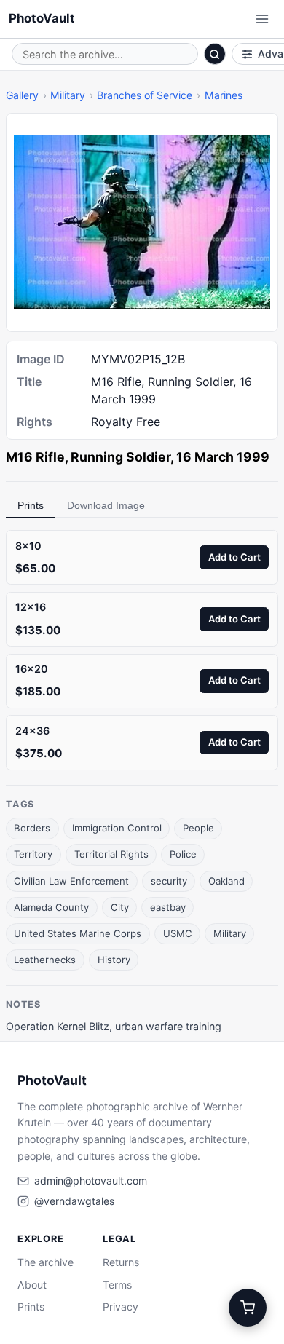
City (120, 907)
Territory (33, 854)
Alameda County (51, 907)
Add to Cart (234, 557)
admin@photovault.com (90, 1180)
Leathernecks (45, 959)
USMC (177, 933)
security (169, 881)
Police (183, 854)
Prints (30, 505)
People (198, 828)
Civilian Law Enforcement (71, 881)
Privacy (120, 1306)
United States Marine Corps (77, 933)
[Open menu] (262, 19)
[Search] (215, 54)
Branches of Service (144, 95)
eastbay (168, 907)
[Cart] (248, 1308)
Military (67, 95)
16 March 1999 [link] (222, 457)
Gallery (22, 95)
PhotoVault (42, 18)
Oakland (226, 881)
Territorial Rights (111, 854)
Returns (121, 1262)
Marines (223, 95)
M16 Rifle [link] (35, 457)
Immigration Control (117, 828)
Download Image (106, 505)
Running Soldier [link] (120, 457)
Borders (32, 828)
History (114, 959)
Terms (117, 1284)
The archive (45, 1262)
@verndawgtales (74, 1201)
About (32, 1284)
